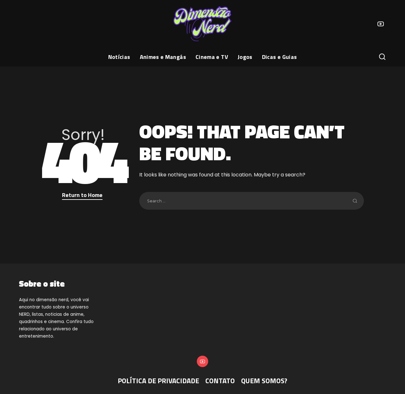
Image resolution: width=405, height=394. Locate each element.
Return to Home (82, 195)
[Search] (382, 57)
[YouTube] (380, 24)
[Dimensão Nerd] (202, 23)
